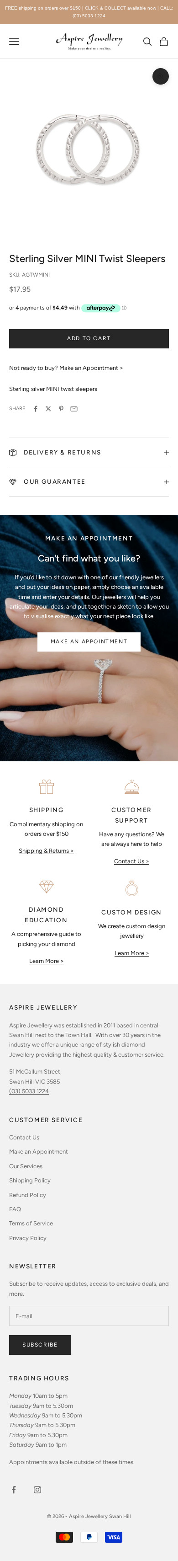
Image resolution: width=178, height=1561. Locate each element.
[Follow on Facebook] (13, 1489)
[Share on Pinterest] (61, 408)
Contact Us (24, 1137)
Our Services (25, 1166)
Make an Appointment (89, 641)
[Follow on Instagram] (37, 1489)
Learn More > (46, 960)
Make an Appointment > (91, 367)
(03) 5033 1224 (89, 15)
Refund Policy (27, 1195)
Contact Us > (131, 861)
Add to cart (89, 338)
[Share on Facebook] (35, 408)
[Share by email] (74, 408)
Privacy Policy (28, 1238)
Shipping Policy (30, 1180)
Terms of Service (31, 1223)
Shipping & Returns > (46, 850)
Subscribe (40, 1345)
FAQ (15, 1209)
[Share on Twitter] (48, 408)
